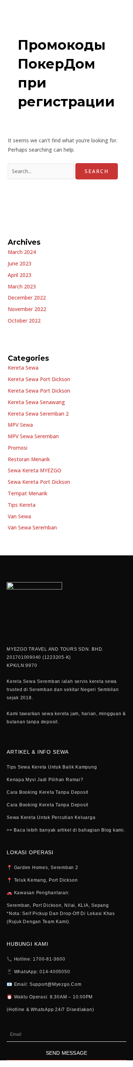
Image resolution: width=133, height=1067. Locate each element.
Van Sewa (19, 516)
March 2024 (22, 251)
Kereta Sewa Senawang (36, 402)
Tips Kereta (21, 504)
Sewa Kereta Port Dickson (39, 481)
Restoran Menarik (29, 459)
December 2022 (27, 297)
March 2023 (22, 286)
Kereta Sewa (23, 367)
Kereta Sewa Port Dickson (39, 379)
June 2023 (19, 263)
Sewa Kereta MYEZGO (34, 470)
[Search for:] (41, 171)
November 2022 (27, 309)
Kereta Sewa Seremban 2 (38, 413)
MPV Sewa (20, 424)
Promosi (17, 447)
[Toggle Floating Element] (106, 1047)
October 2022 (24, 320)
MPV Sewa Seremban (33, 436)
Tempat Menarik (27, 493)
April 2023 (19, 274)
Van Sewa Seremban (32, 527)
